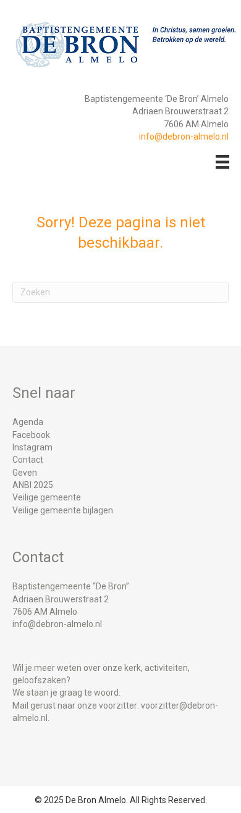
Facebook (31, 435)
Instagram (32, 447)
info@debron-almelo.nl (184, 136)
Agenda (27, 422)
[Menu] (222, 162)
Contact (27, 460)
